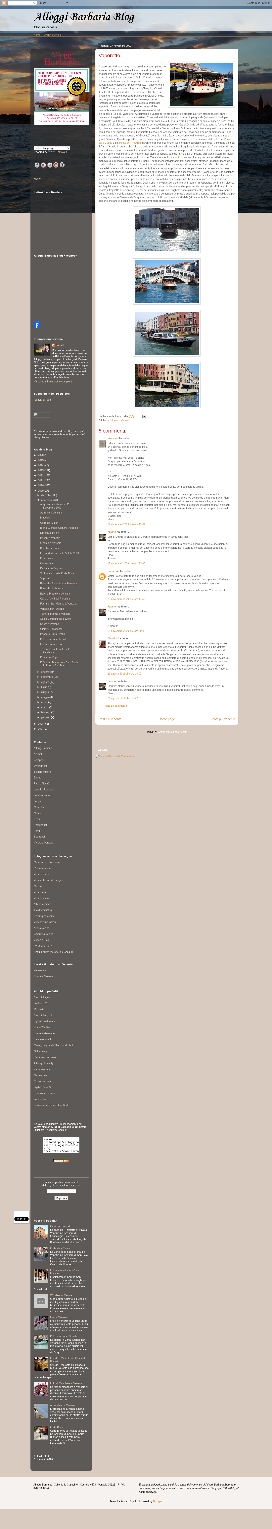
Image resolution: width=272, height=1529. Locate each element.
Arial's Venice (41, 927)
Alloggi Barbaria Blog (84, 17)
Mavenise (39, 886)
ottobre (45, 671)
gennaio (46, 717)
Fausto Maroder (50, 951)
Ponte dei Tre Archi (130, 142)
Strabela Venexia (43, 976)
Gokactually (41, 1051)
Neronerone (40, 1075)
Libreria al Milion (49, 532)
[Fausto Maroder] (37, 326)
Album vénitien (42, 904)
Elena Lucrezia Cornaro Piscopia (59, 527)
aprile (44, 702)
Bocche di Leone (50, 548)
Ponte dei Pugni (49, 657)
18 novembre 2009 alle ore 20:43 (126, 630)
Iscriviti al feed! (43, 399)
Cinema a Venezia (50, 542)
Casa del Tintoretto (61, 1226)
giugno (45, 691)
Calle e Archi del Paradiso (55, 598)
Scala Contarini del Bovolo (55, 618)
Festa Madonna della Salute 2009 (59, 553)
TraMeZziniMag (43, 910)
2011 (41, 480)
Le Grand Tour (42, 1003)
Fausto (112, 531)
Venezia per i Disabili (52, 608)
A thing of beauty (43, 1063)
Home (37, 34)
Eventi (37, 777)
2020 (41, 455)
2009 (41, 490)
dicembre (47, 495)
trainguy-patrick (43, 1039)
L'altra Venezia (42, 868)
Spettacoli (39, 836)
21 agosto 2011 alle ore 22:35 (124, 698)
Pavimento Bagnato (51, 568)
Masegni (45, 517)
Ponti (37, 830)
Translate (61, 151)
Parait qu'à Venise (44, 916)
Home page (167, 719)
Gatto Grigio (47, 563)
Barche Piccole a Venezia (55, 593)
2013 (41, 470)
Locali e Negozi (43, 795)
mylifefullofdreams (44, 1021)
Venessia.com (42, 970)
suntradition (40, 1099)
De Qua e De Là (43, 945)
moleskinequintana (44, 1093)
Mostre (38, 813)
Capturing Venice (43, 933)
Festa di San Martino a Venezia (58, 603)
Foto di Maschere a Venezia (66, 1383)
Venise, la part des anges (48, 880)
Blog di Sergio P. (43, 1015)
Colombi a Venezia (51, 644)
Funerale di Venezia (51, 588)
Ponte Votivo (47, 558)
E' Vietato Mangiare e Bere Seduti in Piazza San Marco (59, 664)
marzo (45, 707)
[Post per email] (143, 416)
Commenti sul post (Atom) (173, 731)
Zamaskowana (42, 1069)
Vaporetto (45, 578)
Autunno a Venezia (51, 512)
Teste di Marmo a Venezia (55, 613)
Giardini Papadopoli (51, 628)
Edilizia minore (42, 771)
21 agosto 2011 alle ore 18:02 (124, 673)
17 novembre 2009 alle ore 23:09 (126, 563)
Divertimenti (41, 765)
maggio (45, 697)
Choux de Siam (43, 1081)
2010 (41, 485)
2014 (41, 465)
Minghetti (39, 1009)
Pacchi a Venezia (50, 537)
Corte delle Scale (60, 1248)
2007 (41, 728)
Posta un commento (115, 705)
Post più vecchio (223, 719)
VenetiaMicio (41, 898)
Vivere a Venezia (120, 420)
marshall (113, 438)
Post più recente (110, 719)
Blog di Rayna (42, 997)
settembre (47, 676)
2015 (41, 460)
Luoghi (37, 801)
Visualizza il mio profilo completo (53, 381)
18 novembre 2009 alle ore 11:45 (126, 599)
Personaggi (40, 824)
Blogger (157, 1501)
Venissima (40, 892)
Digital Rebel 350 (43, 1087)
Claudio (112, 638)
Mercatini (39, 807)
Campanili (39, 760)
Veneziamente (42, 874)
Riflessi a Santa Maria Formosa (58, 583)
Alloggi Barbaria (43, 748)
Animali (38, 754)
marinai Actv (176, 157)
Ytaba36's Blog (42, 1027)
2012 (41, 475)
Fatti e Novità (41, 783)
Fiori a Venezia (58, 1317)
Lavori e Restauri (43, 789)
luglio (44, 686)
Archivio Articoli (53, 34)
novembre (47, 500)
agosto (45, 682)
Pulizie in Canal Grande (53, 639)
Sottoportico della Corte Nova (57, 573)
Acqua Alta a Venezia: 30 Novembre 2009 (54, 506)
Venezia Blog (41, 939)
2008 (41, 723)
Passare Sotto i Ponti (52, 633)
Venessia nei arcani (45, 922)
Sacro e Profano (49, 623)
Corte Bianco (57, 1427)
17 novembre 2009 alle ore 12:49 (126, 524)
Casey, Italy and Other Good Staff (53, 1045)
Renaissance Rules (45, 1057)
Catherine (113, 571)
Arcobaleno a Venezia (62, 1405)
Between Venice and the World (51, 1105)
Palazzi (38, 819)
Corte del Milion (49, 522)
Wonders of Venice (61, 1295)
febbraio (46, 712)
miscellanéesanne (44, 1033)
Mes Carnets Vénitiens (47, 862)
